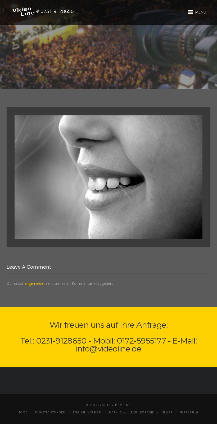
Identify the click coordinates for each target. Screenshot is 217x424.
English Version (87, 412)
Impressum (189, 412)
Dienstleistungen (50, 412)
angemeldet (34, 283)
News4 (167, 412)
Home (22, 412)
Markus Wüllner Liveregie (131, 412)
